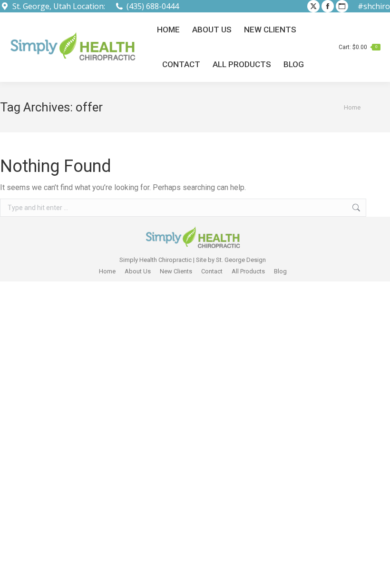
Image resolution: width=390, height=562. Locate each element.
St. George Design (241, 259)
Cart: (358, 47)
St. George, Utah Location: (58, 6)
